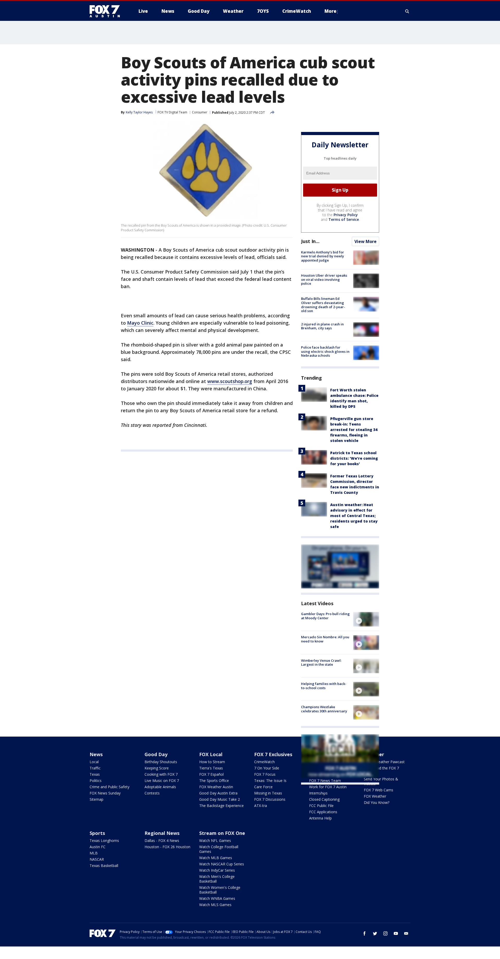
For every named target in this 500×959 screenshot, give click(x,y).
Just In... (310, 241)
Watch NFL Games (215, 840)
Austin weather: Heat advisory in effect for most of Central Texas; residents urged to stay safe (354, 515)
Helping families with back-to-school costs (323, 685)
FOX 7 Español (211, 774)
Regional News (162, 833)
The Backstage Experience (221, 805)
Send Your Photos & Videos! (381, 781)
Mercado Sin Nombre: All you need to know (325, 639)
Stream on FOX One (222, 833)
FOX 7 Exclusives (273, 754)
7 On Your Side (266, 768)
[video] (366, 619)
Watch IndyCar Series (217, 870)
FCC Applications (323, 811)
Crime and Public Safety (109, 786)
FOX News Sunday (105, 793)
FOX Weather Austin (216, 786)
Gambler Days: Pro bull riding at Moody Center (325, 615)
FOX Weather (375, 796)
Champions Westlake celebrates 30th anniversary (324, 709)
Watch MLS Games (215, 904)
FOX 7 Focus (265, 774)
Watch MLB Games (215, 857)
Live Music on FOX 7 (162, 780)
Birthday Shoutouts (161, 761)
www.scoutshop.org (229, 381)
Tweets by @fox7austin (324, 791)
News (96, 754)
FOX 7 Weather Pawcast (384, 761)
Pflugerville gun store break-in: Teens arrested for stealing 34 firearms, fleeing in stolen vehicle (353, 429)
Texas (95, 774)
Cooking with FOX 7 (161, 774)
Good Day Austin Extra (218, 793)
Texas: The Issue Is (270, 780)
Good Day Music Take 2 (219, 799)
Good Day (156, 754)
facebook (364, 933)
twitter (375, 933)
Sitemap (96, 799)
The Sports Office (214, 780)
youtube (396, 933)
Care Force (263, 786)
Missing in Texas (268, 793)
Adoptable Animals (160, 786)
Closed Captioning (324, 799)
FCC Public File (321, 805)
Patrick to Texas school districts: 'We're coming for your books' (354, 458)
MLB (94, 853)
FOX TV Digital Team (172, 112)
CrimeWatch (264, 761)
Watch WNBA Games (217, 898)
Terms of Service (343, 219)
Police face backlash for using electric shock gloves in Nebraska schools (325, 351)
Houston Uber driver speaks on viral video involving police (324, 279)
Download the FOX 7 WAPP (381, 770)
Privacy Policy (346, 214)
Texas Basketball (104, 865)
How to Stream (212, 761)
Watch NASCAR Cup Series (221, 863)
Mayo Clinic (140, 323)
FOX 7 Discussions (269, 799)
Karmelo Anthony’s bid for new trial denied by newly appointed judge (322, 256)
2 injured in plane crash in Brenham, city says (322, 326)
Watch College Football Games (218, 849)
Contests (152, 793)
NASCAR (97, 859)
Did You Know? (376, 802)
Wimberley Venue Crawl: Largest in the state (321, 662)
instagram (385, 933)
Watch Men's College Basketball (217, 879)
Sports (97, 833)
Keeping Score (157, 768)
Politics (96, 780)
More (330, 11)
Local (94, 761)
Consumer (199, 112)
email (406, 933)
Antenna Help (320, 818)
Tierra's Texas (211, 768)
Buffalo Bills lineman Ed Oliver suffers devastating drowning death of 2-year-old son (323, 304)
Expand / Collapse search (407, 11)
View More (365, 241)
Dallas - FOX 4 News (162, 840)
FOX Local (210, 754)
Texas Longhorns (104, 840)
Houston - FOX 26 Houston (167, 846)
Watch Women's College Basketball (219, 890)
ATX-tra (260, 805)
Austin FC (97, 846)
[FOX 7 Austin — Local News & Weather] (107, 11)
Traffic (95, 768)
